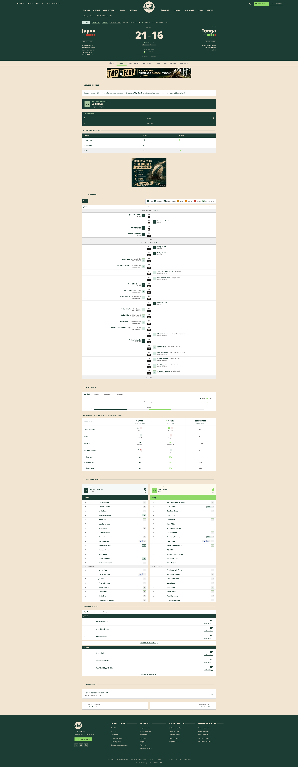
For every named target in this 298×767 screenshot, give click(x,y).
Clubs (123, 10)
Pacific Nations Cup (131, 22)
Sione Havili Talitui (174, 528)
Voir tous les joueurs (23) (149, 642)
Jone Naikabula (86, 45)
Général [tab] (87, 394)
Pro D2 (113, 731)
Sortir (210, 10)
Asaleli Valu (103, 511)
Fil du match (134, 63)
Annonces (190, 10)
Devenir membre (261, 4)
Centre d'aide (110, 759)
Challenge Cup (116, 742)
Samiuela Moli (208, 47)
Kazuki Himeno (104, 532)
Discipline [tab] (119, 394)
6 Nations (114, 735)
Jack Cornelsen (104, 524)
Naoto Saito (103, 537)
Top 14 (113, 728)
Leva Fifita (171, 515)
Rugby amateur (145, 731)
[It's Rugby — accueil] (149, 7)
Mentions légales (122, 759)
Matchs (86, 10)
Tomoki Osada (104, 550)
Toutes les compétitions (119, 745)
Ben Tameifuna (172, 511)
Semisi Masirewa (87, 50)
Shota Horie (123, 321)
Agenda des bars (203, 738)
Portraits (143, 745)
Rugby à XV (40, 4)
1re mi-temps (150, 210)
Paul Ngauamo (162, 365)
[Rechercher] (250, 4)
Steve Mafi (171, 519)
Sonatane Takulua (207, 45)
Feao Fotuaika (162, 352)
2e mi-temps (150, 242)
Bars (201, 10)
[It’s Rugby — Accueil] (78, 725)
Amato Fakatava (87, 47)
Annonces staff (203, 735)
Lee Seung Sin (86, 52)
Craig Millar (125, 315)
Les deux (87, 612)
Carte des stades (174, 735)
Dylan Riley (103, 554)
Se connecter (277, 4)
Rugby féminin (145, 728)
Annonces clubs (203, 728)
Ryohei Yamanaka (105, 563)
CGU (165, 759)
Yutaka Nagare (124, 296)
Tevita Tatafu (125, 309)
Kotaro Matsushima (118, 327)
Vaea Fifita (171, 524)
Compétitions (110, 10)
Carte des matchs (175, 728)
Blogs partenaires (54, 4)
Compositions (170, 63)
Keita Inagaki (104, 502)
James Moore (127, 259)
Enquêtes (143, 742)
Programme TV (174, 742)
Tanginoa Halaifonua (165, 271)
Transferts (143, 735)
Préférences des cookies (184, 759)
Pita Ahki (170, 550)
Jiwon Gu (127, 290)
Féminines (165, 10)
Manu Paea (161, 346)
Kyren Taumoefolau (174, 545)
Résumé (121, 63)
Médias (111, 63)
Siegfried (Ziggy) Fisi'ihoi (176, 502)
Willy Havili (210, 50)
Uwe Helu (102, 519)
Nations (134, 10)
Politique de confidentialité (138, 759)
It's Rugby (85, 16)
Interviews (143, 738)
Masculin (20, 4)
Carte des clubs (174, 731)
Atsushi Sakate (104, 507)
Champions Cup (116, 738)
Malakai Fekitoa (163, 334)
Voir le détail (208, 623)
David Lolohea (162, 359)
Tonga (209, 30)
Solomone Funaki (163, 278)
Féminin (30, 4)
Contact (171, 759)
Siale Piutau (171, 563)
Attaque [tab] (96, 394)
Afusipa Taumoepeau (175, 554)
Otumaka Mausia (163, 371)
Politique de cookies (155, 759)
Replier (149, 239)
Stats (158, 63)
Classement (184, 63)
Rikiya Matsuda (86, 54)
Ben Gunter (103, 528)
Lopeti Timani (172, 532)
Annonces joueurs (204, 731)
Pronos (177, 10)
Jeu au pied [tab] (107, 394)
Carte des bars (174, 738)
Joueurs (96, 10)
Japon (89, 30)
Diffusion (147, 63)
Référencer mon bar (205, 742)
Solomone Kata (172, 558)
